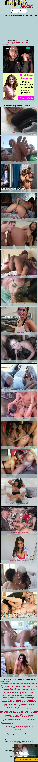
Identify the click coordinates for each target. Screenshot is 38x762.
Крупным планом (17, 43)
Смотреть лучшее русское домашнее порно (20, 704)
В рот (7, 43)
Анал (27, 43)
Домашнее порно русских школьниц (24, 724)
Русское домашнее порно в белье (18, 719)
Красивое (5, 44)
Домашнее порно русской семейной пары (19, 688)
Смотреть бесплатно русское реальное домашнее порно (19, 683)
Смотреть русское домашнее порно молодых (19, 712)
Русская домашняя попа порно (18, 695)
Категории (15, 10)
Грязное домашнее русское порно (19, 728)
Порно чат (23, 10)
